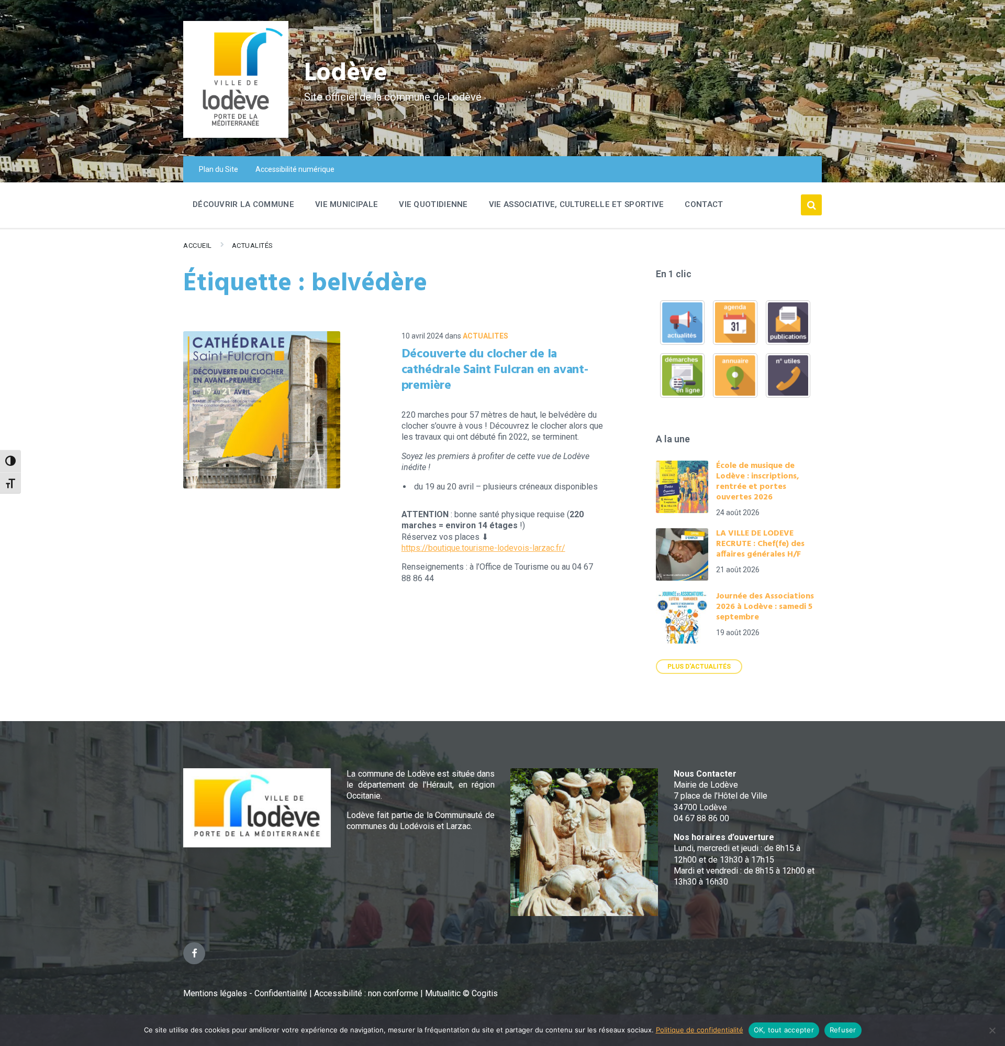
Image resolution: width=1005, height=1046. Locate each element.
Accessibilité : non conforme (367, 993)
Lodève (345, 73)
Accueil (197, 245)
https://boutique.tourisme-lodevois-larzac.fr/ (483, 548)
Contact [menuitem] (704, 204)
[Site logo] (235, 135)
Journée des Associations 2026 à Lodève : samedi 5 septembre (765, 607)
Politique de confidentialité (699, 1030)
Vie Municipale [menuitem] (346, 204)
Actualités (252, 245)
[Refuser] (992, 1030)
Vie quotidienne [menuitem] (433, 204)
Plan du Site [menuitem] (218, 169)
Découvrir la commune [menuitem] (243, 204)
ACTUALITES (485, 336)
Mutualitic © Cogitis (461, 993)
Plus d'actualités (699, 666)
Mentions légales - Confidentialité (245, 993)
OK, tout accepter (784, 1030)
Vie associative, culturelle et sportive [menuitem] (576, 204)
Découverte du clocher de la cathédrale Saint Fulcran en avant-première (494, 370)
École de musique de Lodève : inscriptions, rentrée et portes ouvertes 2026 (757, 481)
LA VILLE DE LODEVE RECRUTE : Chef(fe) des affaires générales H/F (760, 544)
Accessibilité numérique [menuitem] (294, 169)
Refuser (843, 1030)
